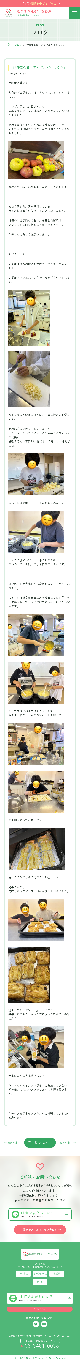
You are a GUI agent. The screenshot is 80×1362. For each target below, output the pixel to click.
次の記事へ (66, 1142)
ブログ (18, 45)
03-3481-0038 (36, 11)
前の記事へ (13, 1142)
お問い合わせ (39, 1309)
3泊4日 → (40, 3)
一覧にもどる (40, 1142)
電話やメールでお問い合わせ (40, 1229)
